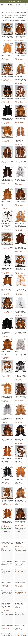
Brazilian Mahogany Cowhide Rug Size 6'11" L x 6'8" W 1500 (21, 439)
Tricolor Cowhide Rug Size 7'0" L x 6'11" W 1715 (20, 202)
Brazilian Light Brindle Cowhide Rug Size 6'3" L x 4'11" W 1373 (20, 353)
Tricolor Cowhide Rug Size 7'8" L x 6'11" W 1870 (20, 583)
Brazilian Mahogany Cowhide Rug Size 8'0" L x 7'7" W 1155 (20, 627)
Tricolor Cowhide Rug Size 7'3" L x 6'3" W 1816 (20, 37)
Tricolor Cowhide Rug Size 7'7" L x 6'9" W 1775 (7, 139)
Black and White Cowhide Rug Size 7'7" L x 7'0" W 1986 (7, 481)
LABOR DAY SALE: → (14, 1)
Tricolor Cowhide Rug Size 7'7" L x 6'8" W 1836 (20, 522)
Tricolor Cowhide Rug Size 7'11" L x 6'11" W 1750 (7, 160)
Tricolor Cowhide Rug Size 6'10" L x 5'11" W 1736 (20, 331)
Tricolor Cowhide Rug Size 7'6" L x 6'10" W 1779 (7, 99)
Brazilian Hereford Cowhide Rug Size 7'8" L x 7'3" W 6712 (7, 523)
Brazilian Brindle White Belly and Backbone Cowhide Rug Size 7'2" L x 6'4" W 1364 (20, 78)
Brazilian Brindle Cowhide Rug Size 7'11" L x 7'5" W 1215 (20, 502)
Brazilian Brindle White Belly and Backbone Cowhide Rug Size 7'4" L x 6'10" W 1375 (20, 248)
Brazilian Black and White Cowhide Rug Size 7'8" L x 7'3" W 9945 (20, 311)
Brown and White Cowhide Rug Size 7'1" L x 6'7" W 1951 (20, 605)
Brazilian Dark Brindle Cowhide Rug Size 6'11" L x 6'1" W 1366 (7, 181)
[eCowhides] (14, 4)
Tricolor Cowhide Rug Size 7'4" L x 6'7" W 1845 (20, 397)
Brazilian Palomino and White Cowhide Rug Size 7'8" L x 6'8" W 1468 (20, 290)
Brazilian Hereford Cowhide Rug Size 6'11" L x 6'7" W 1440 (21, 140)
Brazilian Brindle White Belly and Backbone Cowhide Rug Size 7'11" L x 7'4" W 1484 (20, 226)
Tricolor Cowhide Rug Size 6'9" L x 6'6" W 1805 (7, 37)
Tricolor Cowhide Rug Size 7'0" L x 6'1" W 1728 (20, 56)
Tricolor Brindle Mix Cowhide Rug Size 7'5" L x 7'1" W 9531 (20, 270)
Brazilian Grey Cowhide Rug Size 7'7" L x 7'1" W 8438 (7, 418)
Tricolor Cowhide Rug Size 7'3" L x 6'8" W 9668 (7, 626)
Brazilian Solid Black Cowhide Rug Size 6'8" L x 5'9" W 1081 (7, 120)
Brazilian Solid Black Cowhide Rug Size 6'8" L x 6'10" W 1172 (20, 542)
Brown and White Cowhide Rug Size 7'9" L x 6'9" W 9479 (20, 481)
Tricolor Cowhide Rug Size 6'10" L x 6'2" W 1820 (7, 246)
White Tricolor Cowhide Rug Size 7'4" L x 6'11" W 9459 (7, 225)
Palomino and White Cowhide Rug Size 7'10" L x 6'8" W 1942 (7, 398)
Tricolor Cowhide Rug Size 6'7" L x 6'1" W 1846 (7, 77)
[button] (2, 5)
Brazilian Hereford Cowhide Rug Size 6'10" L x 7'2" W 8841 (7, 460)
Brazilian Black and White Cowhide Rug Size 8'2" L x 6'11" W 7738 (20, 563)
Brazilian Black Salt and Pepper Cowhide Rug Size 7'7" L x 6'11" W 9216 (20, 376)
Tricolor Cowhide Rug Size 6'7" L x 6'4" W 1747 (7, 311)
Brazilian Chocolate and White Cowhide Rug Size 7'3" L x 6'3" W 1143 (6, 290)
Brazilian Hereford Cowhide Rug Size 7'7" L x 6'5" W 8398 (7, 584)
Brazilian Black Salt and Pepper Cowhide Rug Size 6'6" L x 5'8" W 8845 (20, 181)
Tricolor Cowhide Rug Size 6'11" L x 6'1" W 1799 (20, 119)
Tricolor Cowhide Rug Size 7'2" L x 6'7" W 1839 (7, 374)
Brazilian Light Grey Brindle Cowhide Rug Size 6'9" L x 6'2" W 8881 (7, 542)
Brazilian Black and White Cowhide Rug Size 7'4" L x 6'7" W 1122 (6, 270)
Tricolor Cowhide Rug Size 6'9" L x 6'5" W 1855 (20, 160)
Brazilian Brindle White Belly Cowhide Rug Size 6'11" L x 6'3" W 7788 (7, 605)
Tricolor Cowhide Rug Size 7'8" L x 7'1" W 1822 (7, 562)
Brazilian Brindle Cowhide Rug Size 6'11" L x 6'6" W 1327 (21, 418)
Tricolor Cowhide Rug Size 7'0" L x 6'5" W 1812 (7, 501)
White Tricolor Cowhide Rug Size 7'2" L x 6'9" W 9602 (20, 460)
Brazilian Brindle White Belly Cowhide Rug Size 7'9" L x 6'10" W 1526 (7, 203)
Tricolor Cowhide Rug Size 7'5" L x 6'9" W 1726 (7, 438)
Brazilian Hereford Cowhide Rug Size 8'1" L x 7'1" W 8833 (7, 57)
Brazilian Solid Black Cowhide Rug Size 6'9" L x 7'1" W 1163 (7, 332)
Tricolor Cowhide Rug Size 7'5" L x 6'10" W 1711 (20, 99)
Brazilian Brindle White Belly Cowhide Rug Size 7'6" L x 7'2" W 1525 (6, 353)
